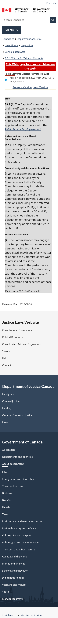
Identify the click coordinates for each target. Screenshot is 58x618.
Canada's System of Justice (17, 415)
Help (4, 358)
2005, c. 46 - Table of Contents (24, 58)
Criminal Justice (10, 401)
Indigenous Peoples (13, 577)
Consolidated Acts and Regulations (21, 344)
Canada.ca (8, 39)
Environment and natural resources (22, 521)
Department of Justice (29, 39)
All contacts (8, 449)
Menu (10, 30)
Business (7, 493)
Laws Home (11, 45)
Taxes (5, 514)
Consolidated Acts (15, 51)
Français (51, 3)
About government (13, 463)
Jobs (4, 472)
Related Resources (12, 337)
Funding (6, 408)
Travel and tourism (12, 486)
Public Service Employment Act (23, 129)
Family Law (8, 394)
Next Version (40, 87)
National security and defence (19, 528)
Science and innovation (15, 570)
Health (6, 507)
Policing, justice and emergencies (21, 542)
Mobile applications (32, 615)
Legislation (27, 45)
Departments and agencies (17, 456)
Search (6, 351)
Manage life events (12, 598)
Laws (5, 422)
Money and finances (13, 563)
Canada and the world (14, 556)
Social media (9, 615)
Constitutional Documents (17, 330)
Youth (5, 591)
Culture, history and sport (16, 535)
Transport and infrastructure (18, 549)
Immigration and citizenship (18, 479)
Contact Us (8, 365)
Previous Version (22, 87)
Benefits (6, 500)
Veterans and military (14, 584)
